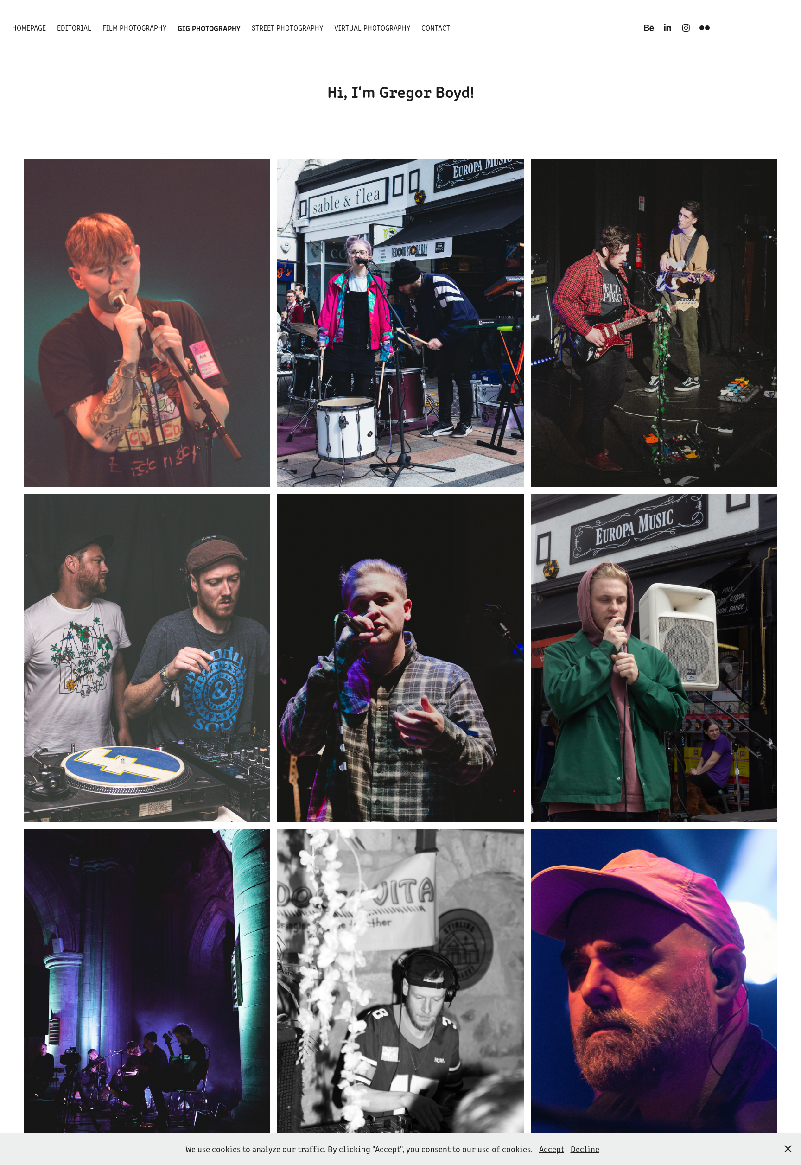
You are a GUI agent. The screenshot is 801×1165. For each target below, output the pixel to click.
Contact (435, 27)
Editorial (74, 27)
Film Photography (134, 27)
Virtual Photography (372, 27)
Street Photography (287, 27)
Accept (551, 1148)
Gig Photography (209, 28)
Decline (585, 1148)
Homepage (29, 27)
